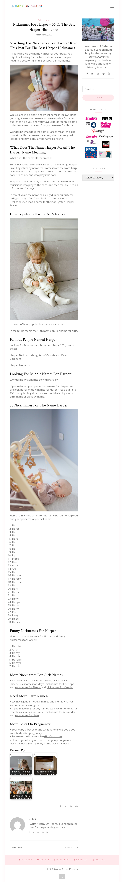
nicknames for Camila (60, 687)
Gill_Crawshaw (53, 736)
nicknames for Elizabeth (37, 680)
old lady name (35, 396)
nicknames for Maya (32, 684)
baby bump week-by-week (53, 743)
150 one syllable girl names (26, 393)
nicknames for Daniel (31, 712)
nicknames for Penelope (60, 684)
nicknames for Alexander (60, 712)
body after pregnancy (29, 733)
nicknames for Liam (27, 715)
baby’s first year (27, 729)
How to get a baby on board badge (33, 740)
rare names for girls (27, 705)
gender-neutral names (35, 701)
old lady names (64, 701)
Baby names (43, 20)
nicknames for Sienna (28, 687)
